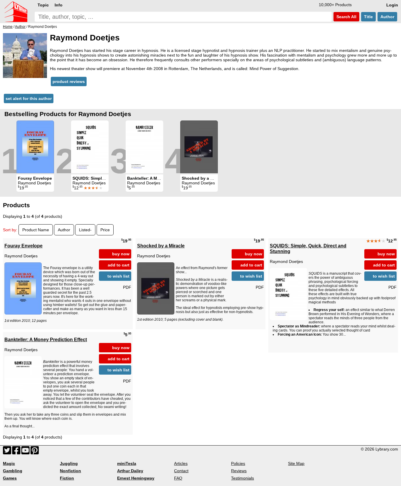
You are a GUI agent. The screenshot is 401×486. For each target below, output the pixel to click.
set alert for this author (29, 98)
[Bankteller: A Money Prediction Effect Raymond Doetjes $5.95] (144, 146)
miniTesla (126, 463)
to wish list (118, 276)
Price (105, 229)
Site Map (296, 463)
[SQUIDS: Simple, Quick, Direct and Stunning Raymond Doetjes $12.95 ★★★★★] (90, 146)
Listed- (85, 229)
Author (387, 16)
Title (368, 16)
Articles (181, 463)
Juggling (69, 463)
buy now (120, 254)
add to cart (118, 265)
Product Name (35, 229)
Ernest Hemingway (135, 478)
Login (392, 5)
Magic (9, 463)
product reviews (69, 81)
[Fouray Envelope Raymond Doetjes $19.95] (35, 146)
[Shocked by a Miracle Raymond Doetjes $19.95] (199, 146)
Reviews (239, 470)
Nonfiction (70, 470)
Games (10, 478)
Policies (238, 463)
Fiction (67, 478)
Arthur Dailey (130, 470)
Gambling (12, 470)
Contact (181, 470)
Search (345, 16)
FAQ (178, 478)
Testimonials (242, 478)
